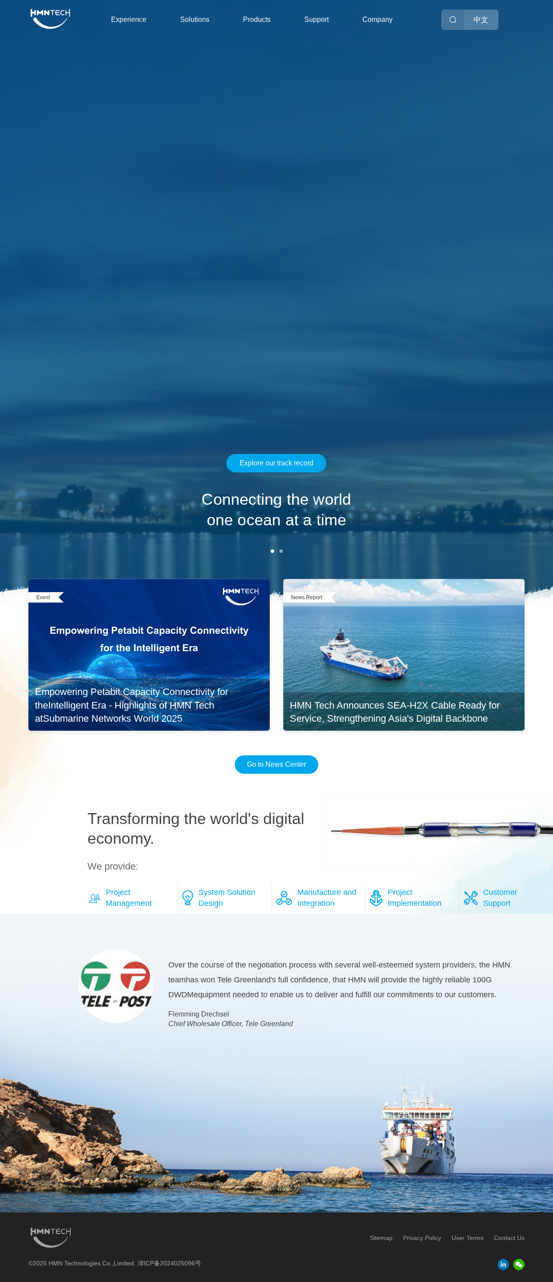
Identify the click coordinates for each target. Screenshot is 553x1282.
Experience (128, 19)
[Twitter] (519, 1264)
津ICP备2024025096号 (169, 1263)
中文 (480, 20)
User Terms (467, 1237)
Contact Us (509, 1237)
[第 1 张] (272, 551)
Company (377, 19)
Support (316, 19)
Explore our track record (276, 463)
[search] (453, 19)
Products (257, 19)
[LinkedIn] (503, 1264)
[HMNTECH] (50, 19)
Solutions (194, 19)
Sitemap (381, 1237)
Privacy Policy (422, 1237)
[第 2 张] (281, 551)
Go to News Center (276, 764)
